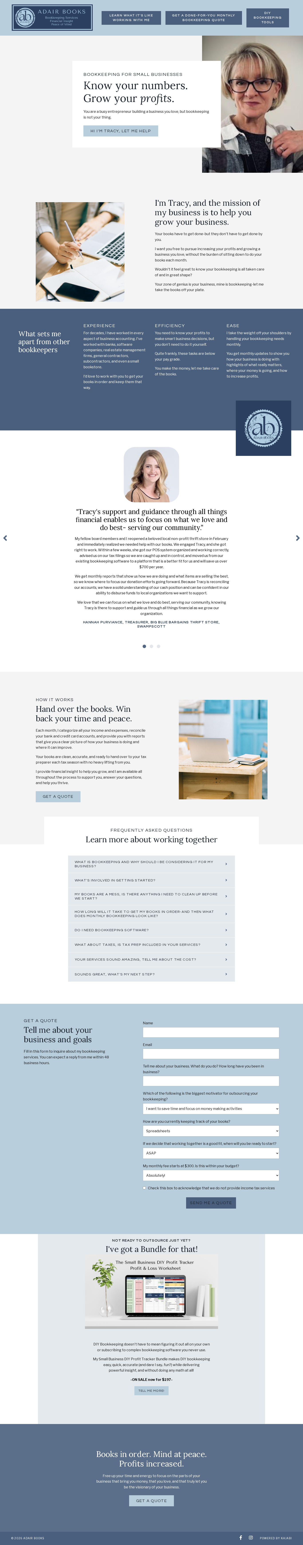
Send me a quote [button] (211, 1203)
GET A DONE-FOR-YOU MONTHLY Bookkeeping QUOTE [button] (203, 18)
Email (147, 1045)
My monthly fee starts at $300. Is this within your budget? (191, 1166)
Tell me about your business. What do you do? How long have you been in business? (203, 1069)
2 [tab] (151, 646)
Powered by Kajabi (276, 1538)
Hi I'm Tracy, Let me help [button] (121, 131)
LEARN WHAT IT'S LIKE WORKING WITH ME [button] (131, 18)
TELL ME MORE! (151, 1390)
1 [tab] (144, 646)
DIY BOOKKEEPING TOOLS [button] (268, 18)
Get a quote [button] (58, 797)
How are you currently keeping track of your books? (186, 1121)
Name (148, 1023)
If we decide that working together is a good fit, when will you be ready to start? (209, 1144)
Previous (5, 538)
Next (298, 538)
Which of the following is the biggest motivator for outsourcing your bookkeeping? (200, 1096)
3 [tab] (158, 646)
